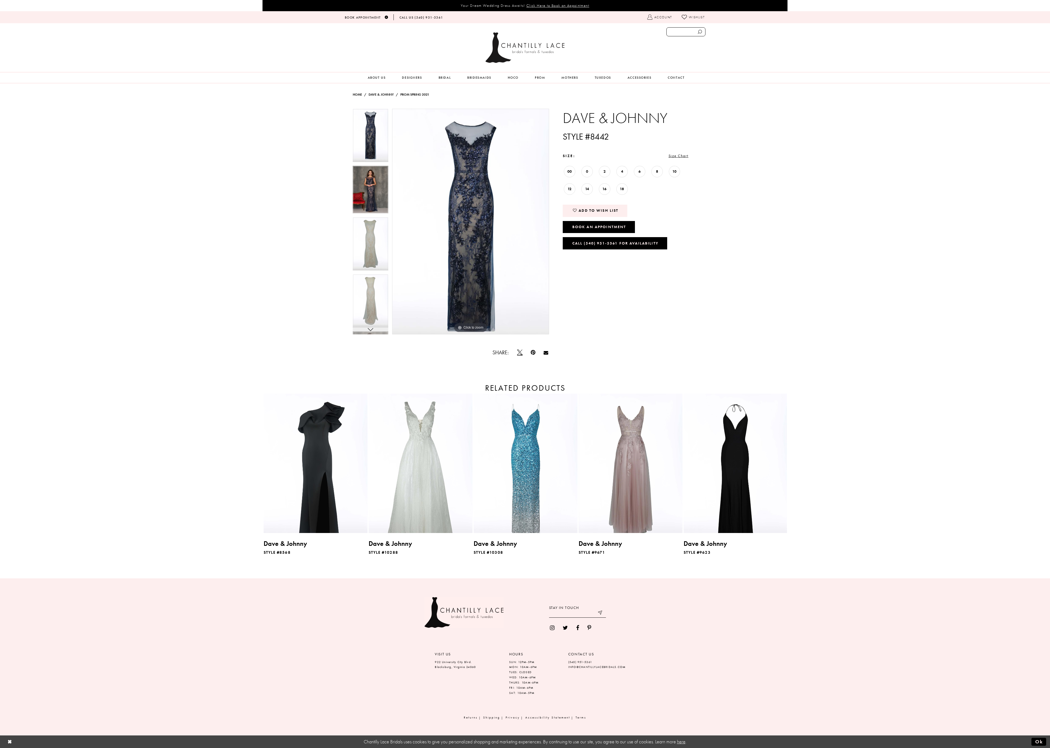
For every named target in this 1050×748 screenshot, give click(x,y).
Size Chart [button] (679, 155)
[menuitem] (377, 78)
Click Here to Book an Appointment (557, 5)
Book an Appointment (599, 226)
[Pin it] (533, 352)
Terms (581, 717)
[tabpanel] (370, 137)
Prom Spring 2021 (414, 94)
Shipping (491, 717)
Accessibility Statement (547, 717)
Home (357, 94)
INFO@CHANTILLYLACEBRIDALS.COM (597, 667)
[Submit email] (600, 613)
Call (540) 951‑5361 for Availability (615, 243)
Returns (471, 717)
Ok (1039, 742)
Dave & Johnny (381, 94)
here (681, 742)
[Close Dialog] (10, 741)
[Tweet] (520, 352)
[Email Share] (545, 353)
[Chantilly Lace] (525, 47)
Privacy (513, 717)
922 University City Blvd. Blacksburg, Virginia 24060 (455, 664)
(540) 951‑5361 (580, 662)
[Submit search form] (700, 32)
